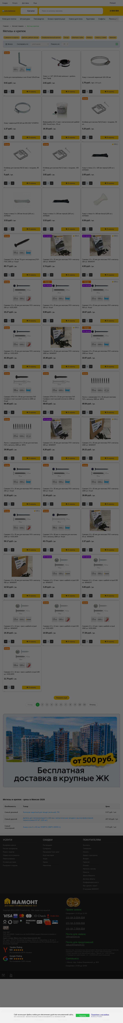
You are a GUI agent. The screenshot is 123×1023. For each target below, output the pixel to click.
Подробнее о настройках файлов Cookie (100, 1015)
